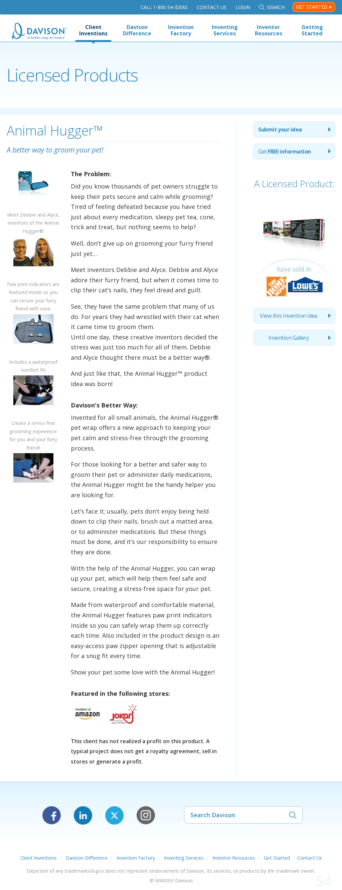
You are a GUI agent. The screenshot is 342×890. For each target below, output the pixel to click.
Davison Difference (137, 30)
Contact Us (211, 7)
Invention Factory (181, 30)
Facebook (51, 815)
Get (284, 151)
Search (275, 7)
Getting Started (312, 30)
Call (164, 7)
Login (242, 7)
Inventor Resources (268, 30)
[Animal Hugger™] (33, 207)
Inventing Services (225, 30)
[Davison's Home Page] (39, 32)
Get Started (311, 7)
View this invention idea (288, 315)
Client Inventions (93, 30)
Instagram (146, 815)
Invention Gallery (289, 337)
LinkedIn (83, 815)
